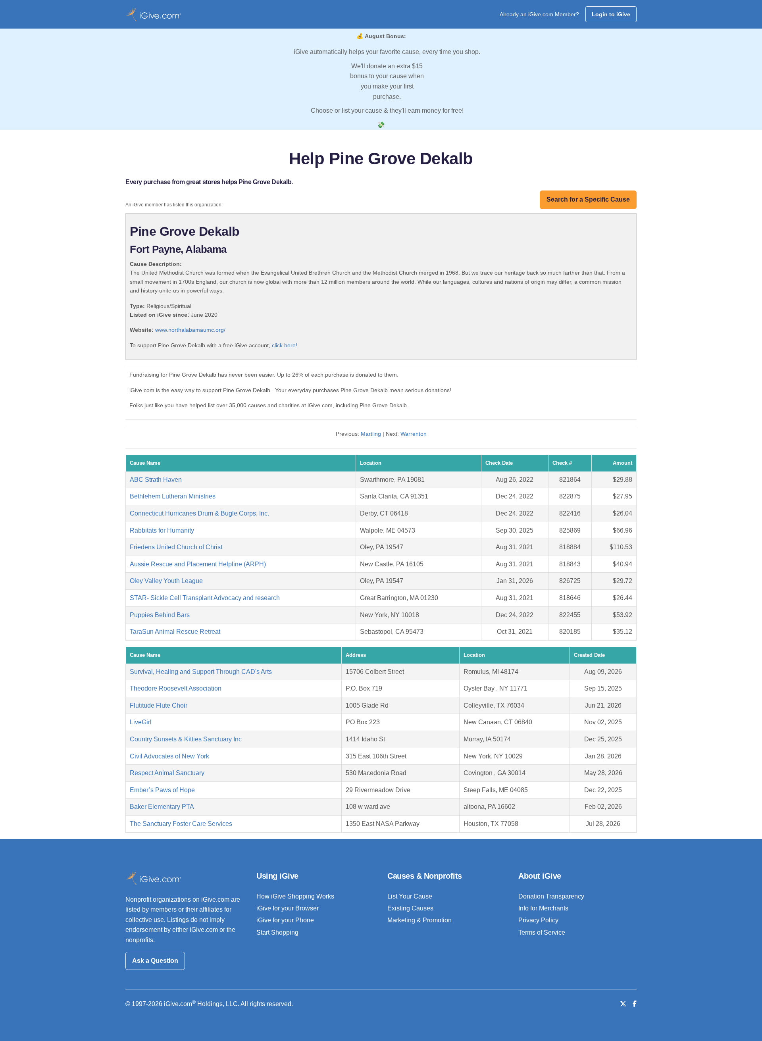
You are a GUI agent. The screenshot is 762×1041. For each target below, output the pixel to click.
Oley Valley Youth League (166, 580)
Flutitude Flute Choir (158, 705)
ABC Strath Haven (156, 479)
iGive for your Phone (285, 920)
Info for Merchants (543, 908)
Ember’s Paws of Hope (162, 790)
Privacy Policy (538, 920)
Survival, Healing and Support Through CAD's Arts (201, 671)
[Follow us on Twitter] (623, 1004)
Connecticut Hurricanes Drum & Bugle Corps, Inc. (199, 513)
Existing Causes (410, 908)
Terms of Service (541, 932)
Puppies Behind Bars (160, 615)
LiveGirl (141, 722)
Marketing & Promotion (419, 920)
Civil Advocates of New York (169, 756)
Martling (371, 434)
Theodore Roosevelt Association (175, 688)
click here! (284, 345)
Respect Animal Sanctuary (167, 773)
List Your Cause (409, 896)
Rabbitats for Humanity (162, 530)
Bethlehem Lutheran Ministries (173, 496)
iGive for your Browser (287, 908)
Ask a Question (155, 960)
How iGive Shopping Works (295, 896)
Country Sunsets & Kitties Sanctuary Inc (186, 739)
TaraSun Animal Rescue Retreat (175, 631)
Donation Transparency (551, 896)
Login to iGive (611, 14)
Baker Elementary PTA (162, 806)
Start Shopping (277, 932)
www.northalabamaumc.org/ (190, 330)
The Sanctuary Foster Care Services (181, 823)
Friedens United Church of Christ (176, 547)
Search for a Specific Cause (588, 199)
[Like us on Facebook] (635, 1004)
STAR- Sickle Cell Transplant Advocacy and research (205, 598)
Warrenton (413, 434)
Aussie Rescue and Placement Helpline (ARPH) (198, 564)
